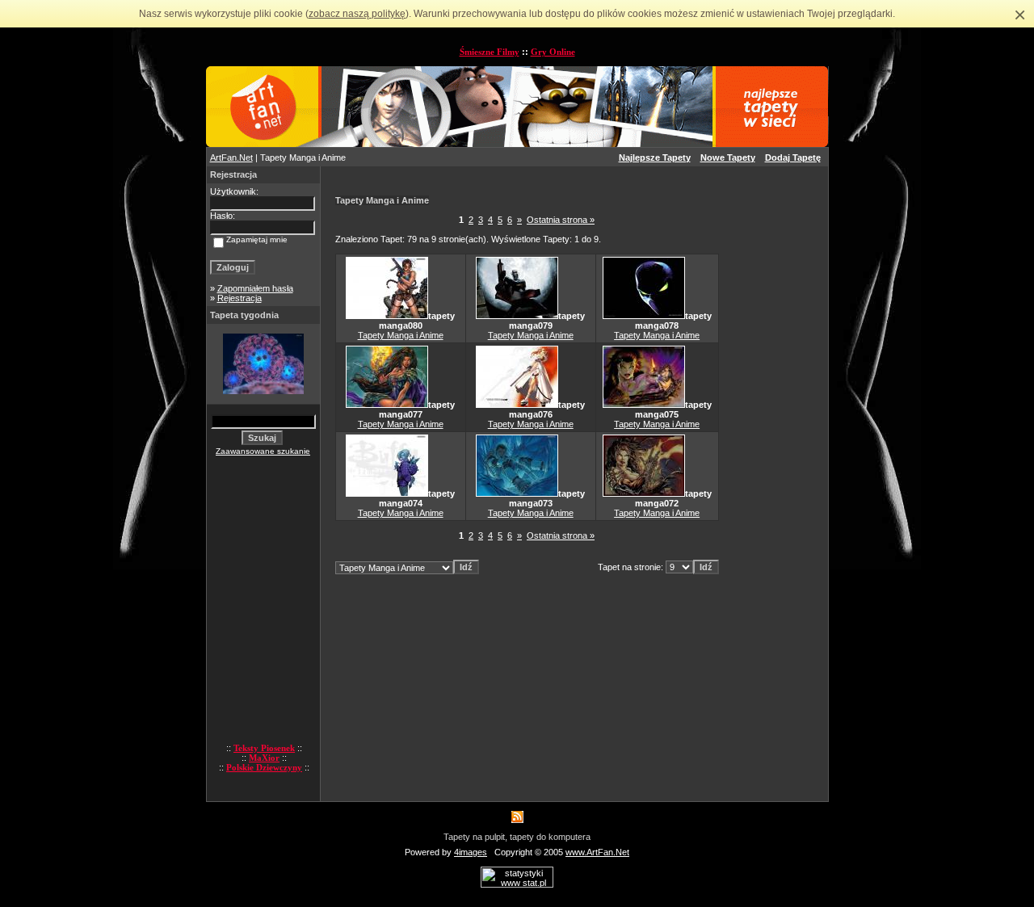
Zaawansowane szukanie (263, 451)
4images (470, 852)
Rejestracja (239, 298)
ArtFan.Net (231, 157)
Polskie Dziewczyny (264, 767)
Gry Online (553, 52)
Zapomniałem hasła (255, 288)
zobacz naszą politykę (357, 13)
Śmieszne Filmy (489, 52)
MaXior (264, 757)
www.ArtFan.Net (597, 852)
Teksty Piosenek (264, 748)
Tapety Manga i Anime (400, 335)
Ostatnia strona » (561, 220)
